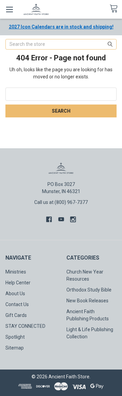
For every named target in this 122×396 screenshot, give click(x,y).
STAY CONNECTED (25, 326)
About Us (15, 293)
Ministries (15, 272)
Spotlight (15, 337)
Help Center (17, 282)
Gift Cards (16, 315)
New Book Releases (87, 300)
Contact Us (17, 304)
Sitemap (14, 348)
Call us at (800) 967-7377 (61, 202)
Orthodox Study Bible (88, 290)
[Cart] (115, 9)
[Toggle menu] (9, 9)
